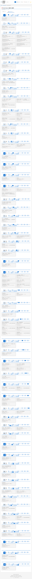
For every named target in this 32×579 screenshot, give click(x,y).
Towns (4, 11)
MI (13, 71)
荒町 (6, 15)
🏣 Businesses (10, 11)
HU (8, 15)
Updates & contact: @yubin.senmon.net (16, 575)
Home (1, 5)
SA (18, 70)
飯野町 (6, 62)
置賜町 (6, 142)
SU (20, 14)
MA (11, 15)
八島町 (6, 542)
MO (14, 15)
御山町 (6, 133)
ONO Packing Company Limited (18, 576)
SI (19, 141)
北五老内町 (6, 199)
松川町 (6, 444)
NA (24, 14)
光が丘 (6, 408)
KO (16, 14)
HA (27, 14)
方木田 (6, 425)
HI (29, 70)
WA (17, 15)
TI (23, 174)
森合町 (6, 531)
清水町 (6, 311)
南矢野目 (6, 488)
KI (13, 78)
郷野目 (6, 250)
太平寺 (6, 341)
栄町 (6, 272)
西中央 (6, 373)
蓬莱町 (6, 433)
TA (21, 78)
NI (26, 70)
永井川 (6, 361)
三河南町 (6, 463)
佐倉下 (6, 261)
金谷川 (6, 175)
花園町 (6, 396)
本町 (6, 514)
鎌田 (6, 186)
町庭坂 (6, 455)
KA (12, 14)
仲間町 (6, 350)
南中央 (6, 471)
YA (16, 54)
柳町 (6, 553)
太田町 (6, 110)
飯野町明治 (6, 71)
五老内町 (6, 241)
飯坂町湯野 (6, 54)
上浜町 (6, 153)
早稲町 (6, 564)
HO (10, 54)
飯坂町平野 (6, 32)
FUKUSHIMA (4, 5)
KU (14, 78)
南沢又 (6, 480)
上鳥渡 (6, 164)
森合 (6, 523)
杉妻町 (6, 319)
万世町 (6, 384)
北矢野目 (6, 216)
